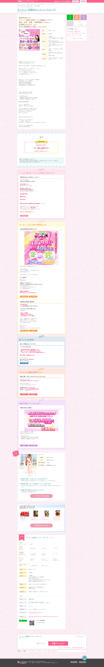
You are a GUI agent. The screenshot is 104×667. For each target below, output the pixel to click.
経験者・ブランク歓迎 (79, 33)
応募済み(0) (68, 1)
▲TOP (85, 657)
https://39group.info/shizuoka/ (35, 612)
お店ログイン (73, 662)
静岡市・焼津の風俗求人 (52, 651)
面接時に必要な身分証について (79, 647)
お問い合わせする (81, 636)
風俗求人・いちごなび (21, 4)
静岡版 (28, 4)
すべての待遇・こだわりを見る (76, 38)
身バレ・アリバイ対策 (77, 35)
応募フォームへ (58, 643)
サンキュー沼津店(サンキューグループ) (36, 10)
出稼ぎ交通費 (70, 31)
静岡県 (83, 1)
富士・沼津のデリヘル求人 (41, 651)
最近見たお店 (57, 1)
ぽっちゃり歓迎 (71, 33)
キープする (41, 643)
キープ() (63, 1)
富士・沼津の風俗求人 (30, 651)
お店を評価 (30, 5)
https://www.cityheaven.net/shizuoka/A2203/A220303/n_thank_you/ (43, 616)
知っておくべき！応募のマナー (65, 647)
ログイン (75, 1)
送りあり (69, 35)
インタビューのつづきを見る (41, 496)
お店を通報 (38, 5)
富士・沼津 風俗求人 (41, 4)
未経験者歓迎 (77, 31)
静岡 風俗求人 (33, 4)
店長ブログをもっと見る (41, 525)
